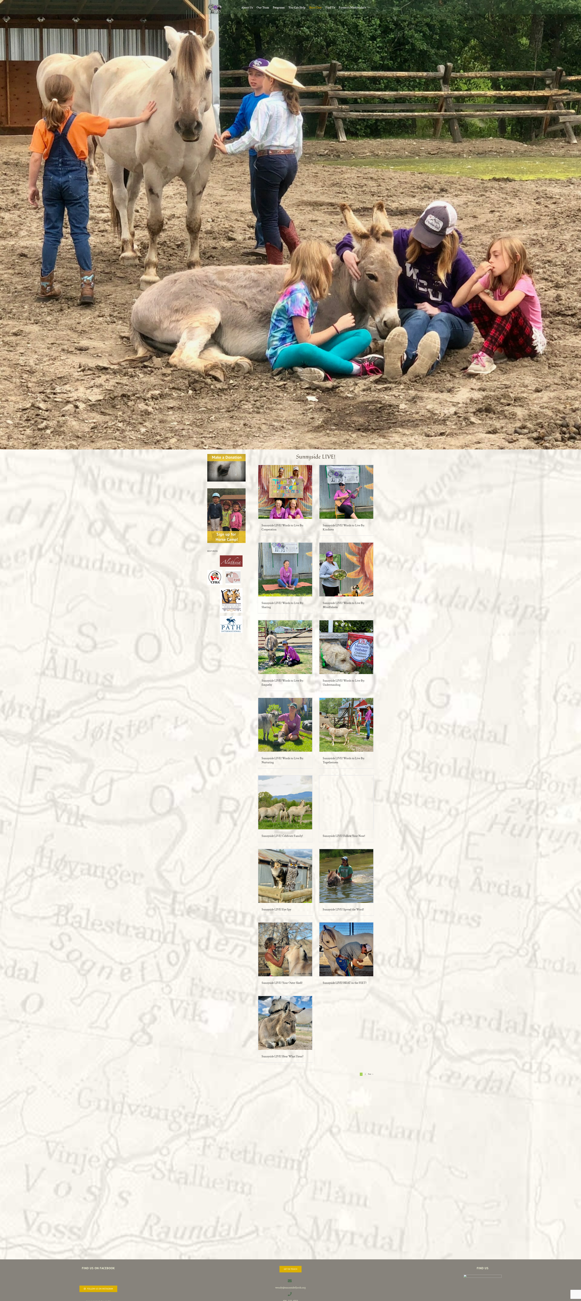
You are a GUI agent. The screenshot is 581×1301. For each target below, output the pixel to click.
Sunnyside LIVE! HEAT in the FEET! (344, 983)
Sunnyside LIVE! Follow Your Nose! (344, 836)
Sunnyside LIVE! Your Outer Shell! (282, 983)
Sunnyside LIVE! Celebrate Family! (282, 836)
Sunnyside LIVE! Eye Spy (276, 909)
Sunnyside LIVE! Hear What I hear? (282, 1056)
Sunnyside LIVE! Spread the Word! (343, 909)
